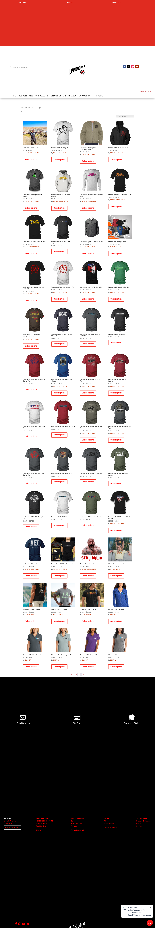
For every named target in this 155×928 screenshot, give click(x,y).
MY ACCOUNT (85, 96)
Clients (38, 830)
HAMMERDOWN (115, 247)
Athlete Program (109, 823)
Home (22, 108)
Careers (73, 821)
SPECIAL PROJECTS (89, 569)
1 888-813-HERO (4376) (45, 821)
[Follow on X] (128, 66)
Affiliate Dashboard (77, 830)
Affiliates (74, 826)
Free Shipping (8, 823)
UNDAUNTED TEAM (32, 153)
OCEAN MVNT (115, 569)
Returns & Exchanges (143, 821)
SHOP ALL (40, 96)
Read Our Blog (41, 826)
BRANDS (72, 96)
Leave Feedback (41, 823)
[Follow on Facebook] (124, 66)
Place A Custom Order (12, 827)
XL (35, 108)
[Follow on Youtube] (137, 66)
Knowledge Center (77, 823)
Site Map (139, 826)
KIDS (31, 96)
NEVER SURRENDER (60, 201)
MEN (15, 96)
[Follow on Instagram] (132, 66)
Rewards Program (10, 821)
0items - (147, 91)
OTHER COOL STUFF (56, 96)
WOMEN (23, 96)
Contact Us (40, 818)
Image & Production (110, 827)
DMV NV (113, 614)
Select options (31, 159)
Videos (106, 821)
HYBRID (99, 96)
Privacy (138, 823)
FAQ (47, 818)
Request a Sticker (132, 723)
